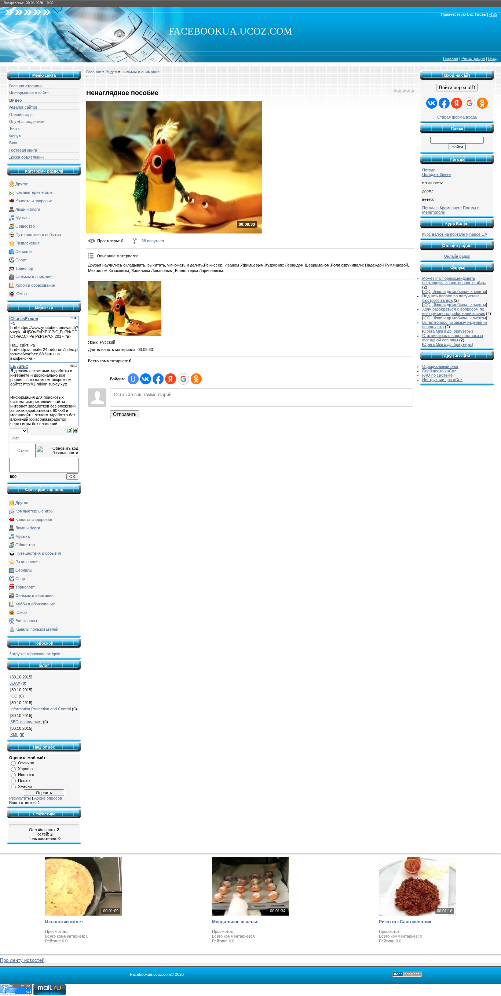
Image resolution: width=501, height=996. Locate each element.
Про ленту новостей (22, 960)
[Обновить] (69, 430)
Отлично (26, 763)
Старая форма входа (457, 117)
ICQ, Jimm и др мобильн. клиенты (454, 291)
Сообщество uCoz (439, 371)
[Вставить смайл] (75, 430)
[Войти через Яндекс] (170, 378)
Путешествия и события (38, 234)
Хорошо (25, 769)
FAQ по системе (437, 375)
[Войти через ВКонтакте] (145, 378)
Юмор (21, 293)
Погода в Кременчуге (442, 208)
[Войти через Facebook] (158, 378)
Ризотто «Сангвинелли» (405, 921)
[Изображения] (124, 308)
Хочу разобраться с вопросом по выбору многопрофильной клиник (453, 311)
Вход (492, 58)
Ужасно (25, 786)
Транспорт (25, 268)
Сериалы (23, 251)
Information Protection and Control (40, 709)
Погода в (436, 174)
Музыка (22, 218)
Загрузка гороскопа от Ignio (34, 654)
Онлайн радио (457, 256)
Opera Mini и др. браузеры (447, 331)
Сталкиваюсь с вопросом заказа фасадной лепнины (452, 337)
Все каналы (26, 621)
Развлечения (27, 243)
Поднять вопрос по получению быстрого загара (450, 298)
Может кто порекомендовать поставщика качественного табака (454, 280)
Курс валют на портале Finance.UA (454, 234)
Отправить (124, 414)
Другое (21, 184)
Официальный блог (440, 366)
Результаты (20, 798)
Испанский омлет (64, 921)
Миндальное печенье (235, 921)
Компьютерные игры (34, 192)
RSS (493, 14)
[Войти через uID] (133, 378)
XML (14, 734)
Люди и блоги (27, 209)
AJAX (15, 683)
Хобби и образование (35, 285)
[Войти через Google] (183, 379)
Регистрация (473, 58)
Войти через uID (457, 87)
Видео (111, 72)
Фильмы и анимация (34, 277)
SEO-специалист (26, 722)
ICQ (14, 696)
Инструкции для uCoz (442, 379)
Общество (25, 226)
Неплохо (26, 774)
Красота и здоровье (33, 201)
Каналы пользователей (36, 629)
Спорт (21, 260)
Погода (428, 170)
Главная (450, 58)
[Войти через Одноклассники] (196, 378)
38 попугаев (153, 241)
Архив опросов (48, 798)
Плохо (24, 780)
